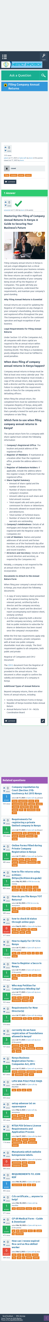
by (31, 807)
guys (28, 932)
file (23, 887)
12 (37, 953)
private (15, 836)
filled (27, 859)
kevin (39, 948)
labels (25, 1165)
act (38, 810)
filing (6, 175)
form (30, 1231)
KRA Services (33, 881)
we (26, 1045)
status (34, 929)
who (14, 997)
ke (39, 890)
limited (22, 836)
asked (6, 158)
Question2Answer (16, 1320)
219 (21, 810)
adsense (21, 1115)
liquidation (24, 807)
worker (36, 1257)
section (15, 810)
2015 (14, 813)
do (19, 908)
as (23, 1257)
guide (39, 1231)
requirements (17, 833)
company (13, 175)
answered (7, 210)
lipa (14, 1090)
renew (28, 1255)
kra (30, 890)
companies (19, 1074)
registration (23, 801)
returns (28, 175)
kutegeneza (16, 1165)
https (25, 890)
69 (18, 1231)
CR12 (10, 665)
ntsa (14, 1139)
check (24, 929)
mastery (39, 804)
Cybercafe (23, 158)
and (25, 1142)
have (31, 1045)
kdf (34, 1185)
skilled (29, 1257)
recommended (17, 804)
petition (25, 997)
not (25, 804)
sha (19, 1090)
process (15, 1145)
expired (35, 1255)
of (23, 1048)
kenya (15, 801)
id (29, 929)
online (31, 801)
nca (14, 1257)
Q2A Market (17, 1318)
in (35, 836)
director (36, 1018)
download (19, 1234)
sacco (35, 975)
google (25, 1118)
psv (19, 1139)
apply (23, 953)
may (19, 997)
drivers (25, 1139)
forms (21, 859)
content (31, 804)
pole (24, 1090)
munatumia (16, 1162)
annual (21, 175)
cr (33, 953)
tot (39, 908)
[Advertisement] (24, 25)
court (36, 807)
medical (23, 1231)
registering (31, 833)
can (19, 1255)
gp (13, 1231)
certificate (20, 1208)
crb (14, 1208)
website (31, 1162)
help (39, 1208)
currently (15, 1045)
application (32, 1142)
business (22, 1071)
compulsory (16, 1000)
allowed (39, 1048)
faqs (29, 1090)
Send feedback (8, 1316)
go (35, 890)
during (33, 859)
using (35, 887)
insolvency (31, 810)
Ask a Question (20, 75)
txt (28, 1115)
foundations (30, 1048)
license (32, 1139)
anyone (29, 1208)
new (29, 1018)
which (24, 1162)
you (23, 908)
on (32, 1115)
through (15, 932)
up (31, 1000)
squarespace (17, 1118)
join (29, 1185)
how (14, 887)
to (18, 887)
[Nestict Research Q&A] (21, 64)
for (25, 833)
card (19, 1257)
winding (25, 1000)
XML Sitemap (20, 1316)
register (24, 975)
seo (37, 801)
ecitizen (15, 890)
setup (14, 1115)
